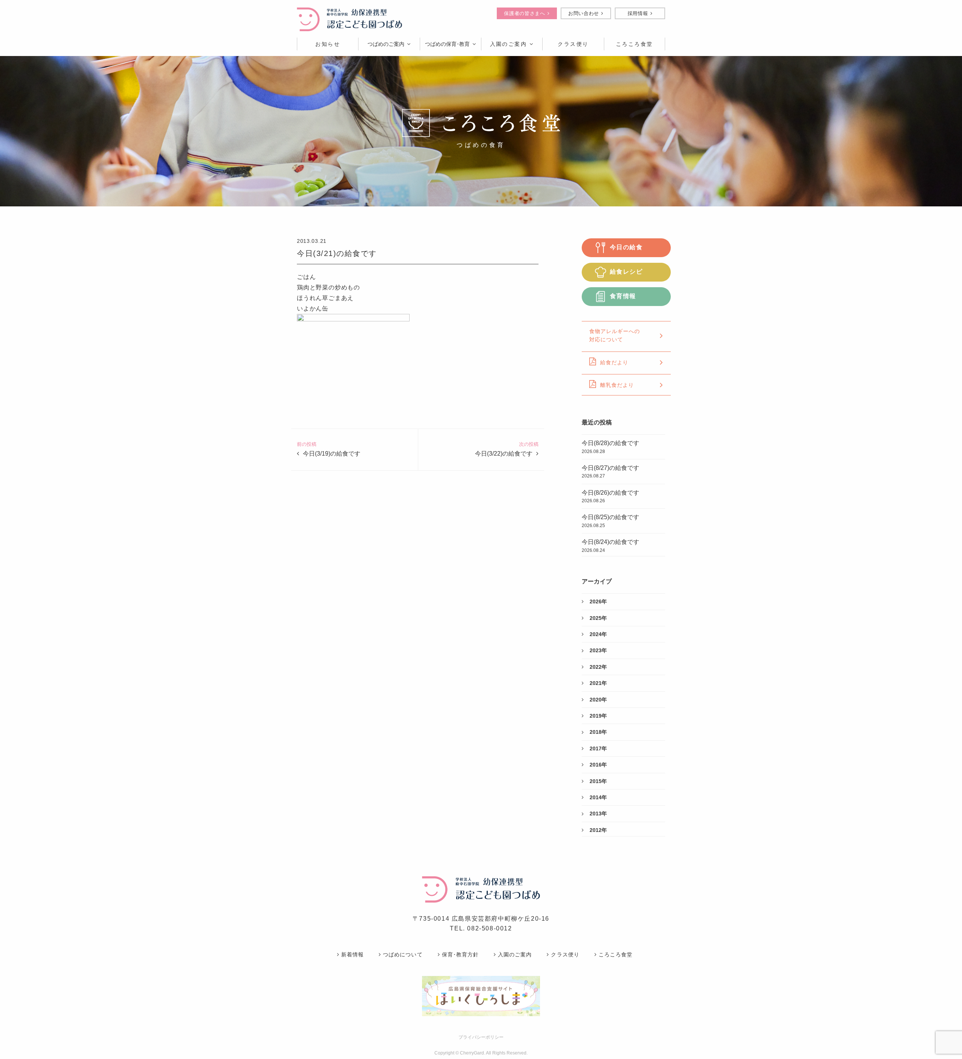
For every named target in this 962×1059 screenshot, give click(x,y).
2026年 (598, 601)
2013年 (598, 814)
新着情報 (352, 954)
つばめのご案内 (386, 44)
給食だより (614, 362)
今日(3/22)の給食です (503, 453)
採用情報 (638, 13)
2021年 (598, 683)
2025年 (598, 618)
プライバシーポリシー (481, 1037)
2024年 (598, 634)
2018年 (598, 732)
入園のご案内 (508, 44)
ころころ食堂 (615, 954)
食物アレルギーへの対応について (614, 335)
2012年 (598, 830)
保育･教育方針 (460, 954)
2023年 (598, 650)
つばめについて (402, 954)
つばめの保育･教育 (447, 44)
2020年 (598, 700)
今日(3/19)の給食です (331, 453)
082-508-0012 (489, 928)
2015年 (598, 781)
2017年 (598, 748)
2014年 (598, 797)
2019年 (598, 716)
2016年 (598, 765)
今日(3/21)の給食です (337, 253)
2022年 (598, 667)
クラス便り (565, 954)
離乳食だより (617, 385)
